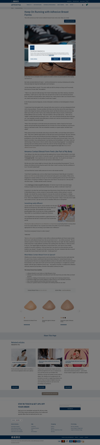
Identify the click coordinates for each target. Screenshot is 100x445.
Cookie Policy (51, 55)
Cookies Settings (33, 58)
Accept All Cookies (66, 58)
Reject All (56, 58)
